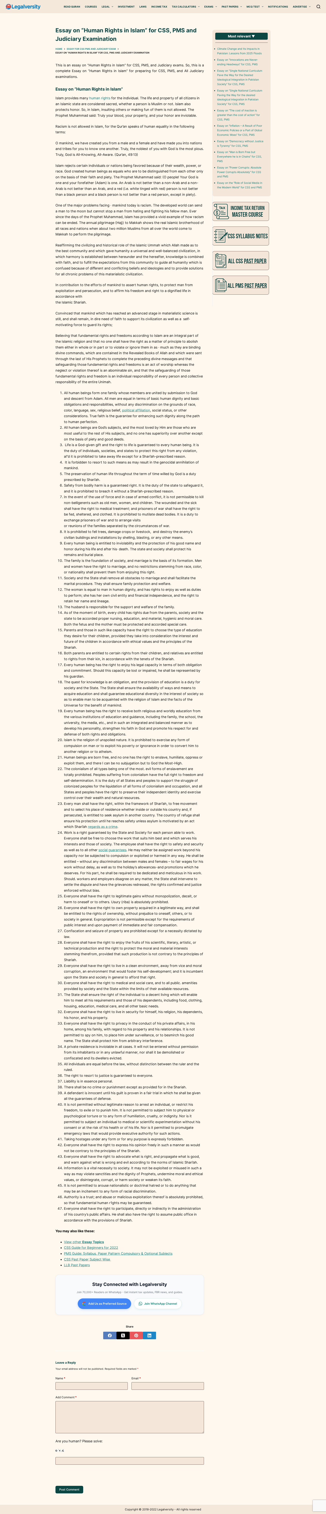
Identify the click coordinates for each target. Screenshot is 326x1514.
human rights (99, 98)
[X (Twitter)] (123, 1335)
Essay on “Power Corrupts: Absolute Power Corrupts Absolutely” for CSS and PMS (239, 172)
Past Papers (230, 6)
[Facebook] (109, 1335)
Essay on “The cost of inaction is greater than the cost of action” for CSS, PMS (238, 115)
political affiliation (136, 410)
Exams (208, 6)
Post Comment (69, 1489)
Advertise (300, 6)
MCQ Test (253, 6)
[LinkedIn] (149, 1335)
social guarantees (112, 850)
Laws (143, 6)
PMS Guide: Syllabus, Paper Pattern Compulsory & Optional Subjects (118, 1253)
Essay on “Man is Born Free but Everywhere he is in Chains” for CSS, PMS (239, 156)
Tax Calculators (184, 6)
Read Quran (72, 6)
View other (84, 1242)
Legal (106, 6)
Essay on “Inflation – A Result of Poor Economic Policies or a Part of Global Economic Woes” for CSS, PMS (239, 130)
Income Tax (159, 6)
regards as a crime (102, 827)
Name (60, 1378)
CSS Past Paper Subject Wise (87, 1259)
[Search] (318, 7)
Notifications (278, 6)
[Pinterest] (136, 1335)
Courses (91, 6)
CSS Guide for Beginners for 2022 (91, 1248)
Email (136, 1378)
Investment (126, 6)
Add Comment (66, 1397)
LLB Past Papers (77, 1265)
